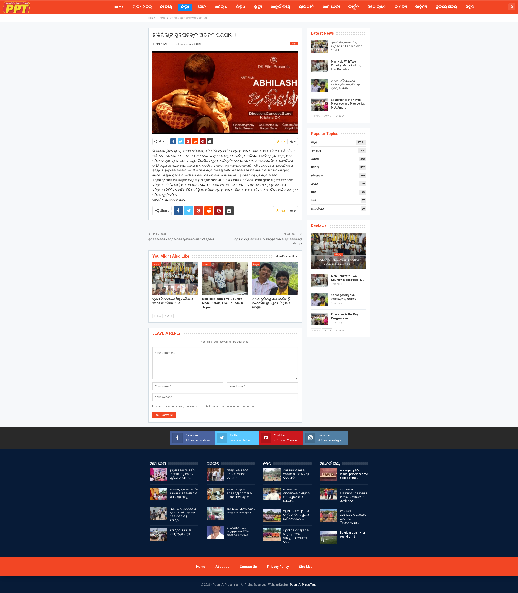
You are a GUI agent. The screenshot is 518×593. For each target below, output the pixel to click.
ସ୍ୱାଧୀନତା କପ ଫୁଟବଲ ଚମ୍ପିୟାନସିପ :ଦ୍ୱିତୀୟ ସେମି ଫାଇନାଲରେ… (296, 514)
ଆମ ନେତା (331, 7)
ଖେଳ (201, 7)
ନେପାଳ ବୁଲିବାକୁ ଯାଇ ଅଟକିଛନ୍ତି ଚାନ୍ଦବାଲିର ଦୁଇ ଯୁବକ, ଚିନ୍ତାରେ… (346, 84)
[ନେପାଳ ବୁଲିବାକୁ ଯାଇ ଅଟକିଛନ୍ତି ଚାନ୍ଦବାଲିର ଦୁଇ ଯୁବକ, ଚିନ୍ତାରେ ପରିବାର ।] (275, 278)
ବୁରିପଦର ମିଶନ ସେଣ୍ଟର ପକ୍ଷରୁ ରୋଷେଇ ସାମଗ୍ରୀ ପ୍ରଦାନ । (182, 239)
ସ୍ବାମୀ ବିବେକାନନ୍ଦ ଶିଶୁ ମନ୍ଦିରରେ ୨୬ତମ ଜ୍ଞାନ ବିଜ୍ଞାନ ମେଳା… (338, 262)
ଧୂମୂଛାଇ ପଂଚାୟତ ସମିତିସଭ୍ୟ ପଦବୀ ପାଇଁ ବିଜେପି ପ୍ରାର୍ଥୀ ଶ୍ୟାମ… (239, 493)
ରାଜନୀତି (306, 7)
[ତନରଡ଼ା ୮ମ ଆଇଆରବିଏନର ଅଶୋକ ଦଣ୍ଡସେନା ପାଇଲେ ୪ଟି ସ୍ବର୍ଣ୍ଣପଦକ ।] (328, 494)
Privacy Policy (278, 567)
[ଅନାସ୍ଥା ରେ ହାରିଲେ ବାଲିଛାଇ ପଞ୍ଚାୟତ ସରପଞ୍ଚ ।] (215, 474)
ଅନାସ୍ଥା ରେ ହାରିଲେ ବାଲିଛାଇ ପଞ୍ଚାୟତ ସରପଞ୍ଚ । (238, 473)
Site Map (305, 567)
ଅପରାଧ (221, 7)
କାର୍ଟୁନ (353, 7)
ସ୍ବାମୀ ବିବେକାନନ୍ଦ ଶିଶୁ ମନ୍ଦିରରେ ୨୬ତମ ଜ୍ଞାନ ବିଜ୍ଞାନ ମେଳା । (347, 46)
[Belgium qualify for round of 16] (328, 537)
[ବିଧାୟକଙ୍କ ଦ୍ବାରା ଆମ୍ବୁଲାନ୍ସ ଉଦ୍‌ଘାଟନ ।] (158, 534)
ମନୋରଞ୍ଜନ (377, 7)
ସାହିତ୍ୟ (421, 7)
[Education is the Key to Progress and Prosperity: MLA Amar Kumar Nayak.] (319, 104)
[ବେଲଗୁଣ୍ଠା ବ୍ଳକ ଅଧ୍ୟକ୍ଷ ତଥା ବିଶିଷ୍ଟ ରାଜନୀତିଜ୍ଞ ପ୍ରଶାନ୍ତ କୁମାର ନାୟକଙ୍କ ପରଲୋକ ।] (215, 532)
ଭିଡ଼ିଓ (240, 7)
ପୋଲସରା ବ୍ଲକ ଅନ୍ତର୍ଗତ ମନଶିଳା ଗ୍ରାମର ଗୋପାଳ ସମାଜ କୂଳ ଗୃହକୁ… (184, 493)
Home (119, 7)
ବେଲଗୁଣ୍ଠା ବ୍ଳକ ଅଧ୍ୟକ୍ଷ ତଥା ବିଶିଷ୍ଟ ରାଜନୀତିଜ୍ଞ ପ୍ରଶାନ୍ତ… (239, 531)
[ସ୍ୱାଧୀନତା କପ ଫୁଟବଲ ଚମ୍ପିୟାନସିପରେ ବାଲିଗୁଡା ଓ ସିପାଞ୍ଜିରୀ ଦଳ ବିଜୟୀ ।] (272, 534)
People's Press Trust (303, 584)
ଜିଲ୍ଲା (185, 7)
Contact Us (248, 567)
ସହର (469, 7)
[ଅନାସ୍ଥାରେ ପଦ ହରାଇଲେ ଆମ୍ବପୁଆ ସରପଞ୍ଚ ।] (215, 513)
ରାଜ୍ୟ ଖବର (142, 7)
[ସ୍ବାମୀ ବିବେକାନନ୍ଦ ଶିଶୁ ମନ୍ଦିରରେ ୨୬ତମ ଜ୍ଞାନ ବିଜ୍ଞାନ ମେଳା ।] (175, 278)
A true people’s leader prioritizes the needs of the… (354, 473)
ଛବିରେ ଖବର (446, 7)
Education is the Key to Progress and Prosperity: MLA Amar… (348, 103)
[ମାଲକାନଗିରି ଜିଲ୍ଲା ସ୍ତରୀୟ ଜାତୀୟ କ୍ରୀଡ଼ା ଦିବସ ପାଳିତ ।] (272, 474)
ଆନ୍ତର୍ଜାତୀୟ (280, 7)
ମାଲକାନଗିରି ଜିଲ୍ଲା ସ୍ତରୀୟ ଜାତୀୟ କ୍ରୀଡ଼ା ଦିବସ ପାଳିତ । (296, 473)
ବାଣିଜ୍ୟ (401, 7)
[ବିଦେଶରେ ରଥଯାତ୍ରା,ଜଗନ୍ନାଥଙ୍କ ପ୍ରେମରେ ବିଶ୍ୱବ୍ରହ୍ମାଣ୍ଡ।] (328, 515)
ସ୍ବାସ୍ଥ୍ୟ (258, 7)
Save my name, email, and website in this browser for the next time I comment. (206, 406)
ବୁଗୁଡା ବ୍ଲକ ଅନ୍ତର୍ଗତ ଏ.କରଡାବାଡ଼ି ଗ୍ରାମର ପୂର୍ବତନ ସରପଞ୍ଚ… (182, 473)
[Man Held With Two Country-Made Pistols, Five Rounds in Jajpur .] (225, 278)
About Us (222, 567)
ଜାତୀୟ (166, 7)
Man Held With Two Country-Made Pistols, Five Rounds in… (346, 65)
